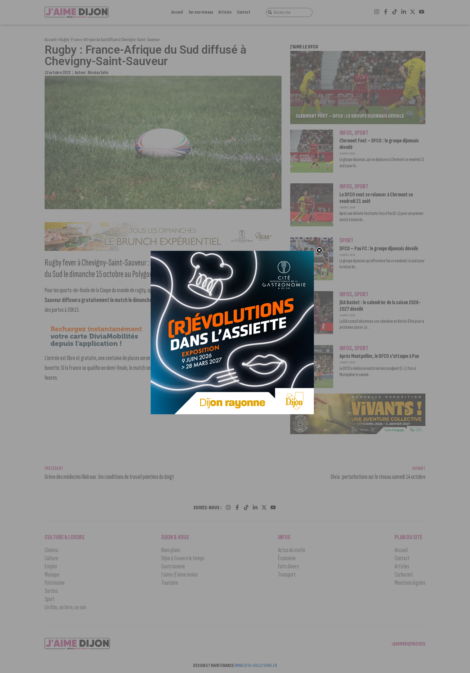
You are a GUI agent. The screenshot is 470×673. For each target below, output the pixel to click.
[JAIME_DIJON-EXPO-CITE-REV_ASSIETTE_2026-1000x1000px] (232, 412)
